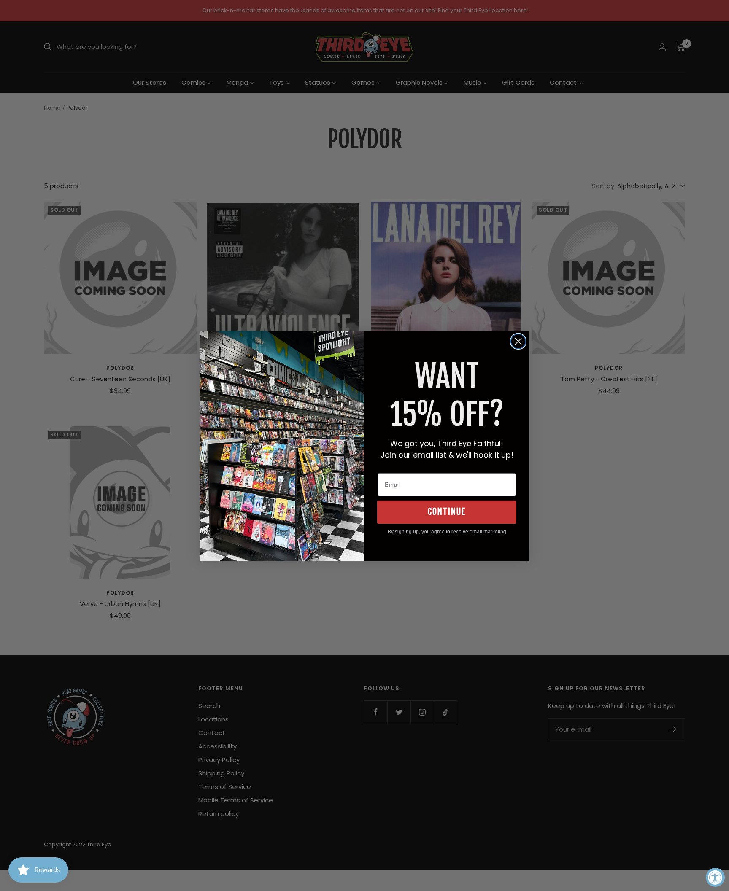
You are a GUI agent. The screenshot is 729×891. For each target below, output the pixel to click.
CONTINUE (447, 511)
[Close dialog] (518, 341)
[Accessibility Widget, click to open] (715, 877)
